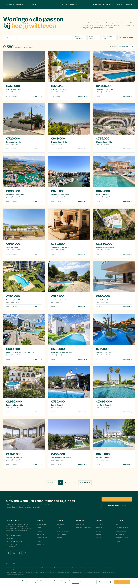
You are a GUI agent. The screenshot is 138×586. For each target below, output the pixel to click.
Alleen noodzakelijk (104, 582)
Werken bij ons (100, 534)
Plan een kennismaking (116, 505)
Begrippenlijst (119, 534)
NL (129, 4)
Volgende (84, 482)
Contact (121, 4)
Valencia (59, 537)
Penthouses (40, 534)
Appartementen (42, 531)
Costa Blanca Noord (63, 531)
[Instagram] (8, 553)
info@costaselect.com (15, 541)
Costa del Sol (61, 527)
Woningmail (41, 544)
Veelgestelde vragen (121, 537)
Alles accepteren (122, 582)
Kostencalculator (120, 531)
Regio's (31, 4)
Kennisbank (97, 4)
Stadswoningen (42, 537)
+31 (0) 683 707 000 (15, 535)
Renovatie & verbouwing (84, 527)
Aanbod (9, 4)
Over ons (110, 4)
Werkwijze (20, 4)
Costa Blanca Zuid (62, 534)
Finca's (39, 541)
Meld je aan (117, 499)
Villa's (39, 527)
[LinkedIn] (14, 553)
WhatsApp (12, 538)
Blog (117, 524)
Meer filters (127, 38)
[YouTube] (25, 553)
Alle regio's (60, 524)
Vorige (52, 482)
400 (75, 482)
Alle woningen (41, 524)
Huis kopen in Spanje (121, 527)
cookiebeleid (75, 583)
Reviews (98, 537)
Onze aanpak (100, 524)
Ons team (99, 531)
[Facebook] (19, 553)
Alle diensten (80, 524)
